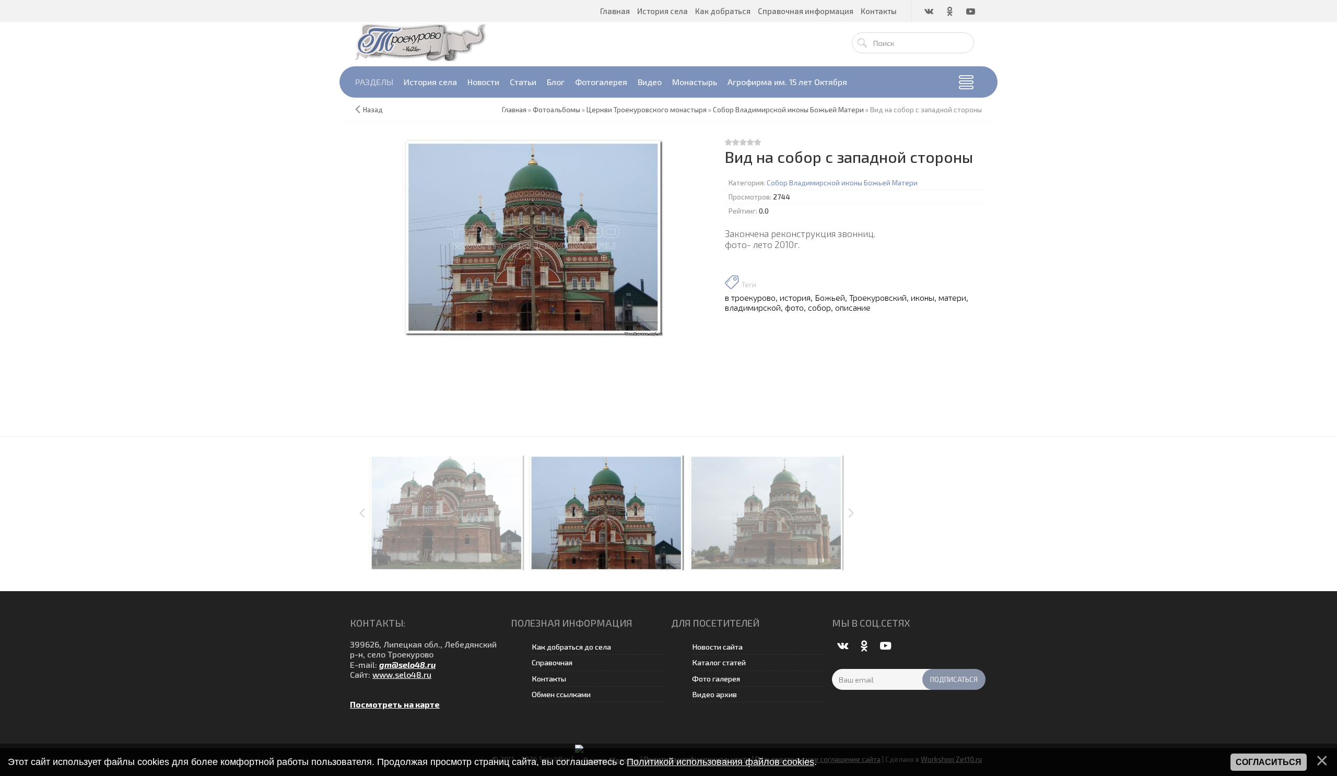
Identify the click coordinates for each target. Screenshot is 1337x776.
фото (794, 307)
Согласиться (1268, 762)
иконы (922, 297)
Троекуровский (878, 297)
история (795, 297)
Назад (373, 109)
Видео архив (714, 694)
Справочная (552, 662)
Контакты (549, 678)
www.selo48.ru (401, 674)
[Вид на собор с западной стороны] (533, 237)
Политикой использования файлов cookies (720, 762)
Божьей (830, 297)
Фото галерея (716, 678)
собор (819, 307)
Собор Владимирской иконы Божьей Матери (842, 183)
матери (952, 297)
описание (853, 307)
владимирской (753, 307)
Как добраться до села (571, 646)
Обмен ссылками (561, 694)
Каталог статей (719, 662)
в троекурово (750, 297)
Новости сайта (717, 646)
